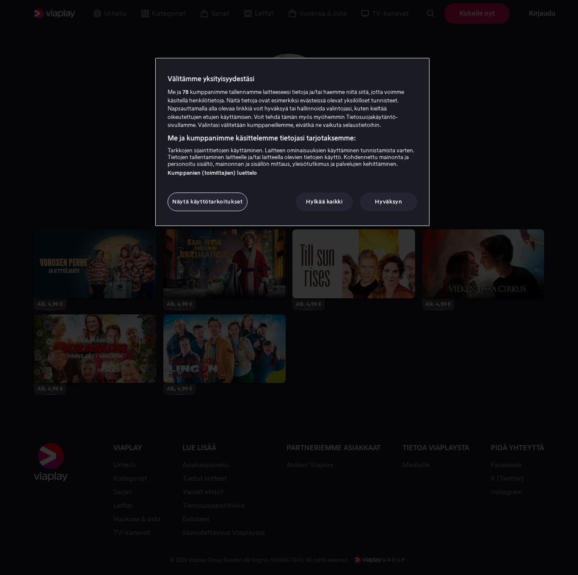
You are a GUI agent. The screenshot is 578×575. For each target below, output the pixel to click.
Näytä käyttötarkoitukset (207, 201)
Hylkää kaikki (324, 201)
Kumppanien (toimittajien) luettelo (212, 173)
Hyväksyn (388, 201)
